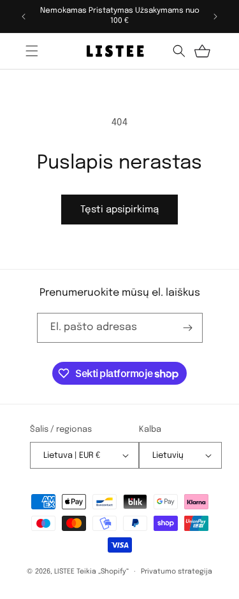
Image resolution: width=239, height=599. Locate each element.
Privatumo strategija (176, 571)
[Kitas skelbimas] (215, 17)
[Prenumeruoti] (188, 328)
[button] (32, 51)
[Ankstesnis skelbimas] (24, 17)
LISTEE (64, 571)
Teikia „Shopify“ (102, 571)
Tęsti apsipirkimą (119, 210)
